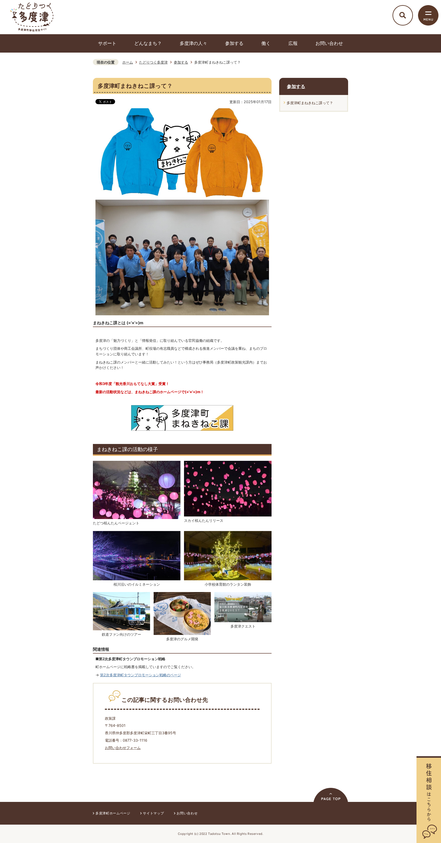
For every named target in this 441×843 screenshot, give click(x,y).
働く (266, 43)
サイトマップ (153, 813)
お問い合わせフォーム (123, 747)
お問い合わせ (329, 43)
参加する (234, 43)
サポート (107, 43)
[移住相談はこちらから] (428, 799)
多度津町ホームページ (112, 813)
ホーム (127, 62)
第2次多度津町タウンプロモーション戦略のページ (140, 675)
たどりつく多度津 (153, 62)
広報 (293, 43)
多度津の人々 (193, 43)
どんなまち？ (148, 43)
